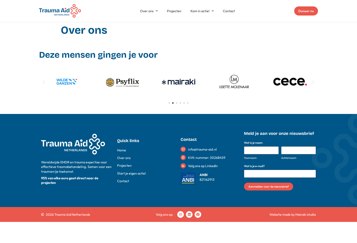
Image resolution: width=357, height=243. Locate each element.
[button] (43, 82)
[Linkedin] (189, 214)
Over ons (147, 11)
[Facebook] (198, 214)
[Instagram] (180, 214)
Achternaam (288, 157)
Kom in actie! (199, 11)
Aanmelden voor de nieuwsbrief (268, 186)
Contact (229, 11)
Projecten (174, 11)
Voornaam (250, 157)
